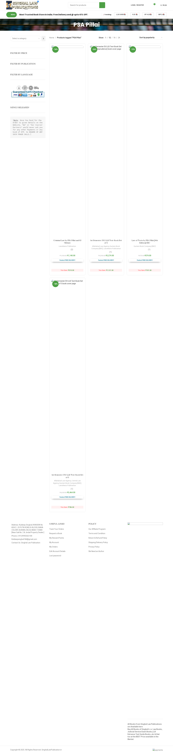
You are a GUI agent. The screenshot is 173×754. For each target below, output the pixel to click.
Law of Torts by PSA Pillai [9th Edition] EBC (145, 241)
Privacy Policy (93, 547)
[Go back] (70, 24)
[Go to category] (43, 38)
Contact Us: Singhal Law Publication (26, 543)
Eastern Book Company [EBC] (145, 246)
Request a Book (55, 533)
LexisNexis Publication (67, 246)
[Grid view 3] (130, 37)
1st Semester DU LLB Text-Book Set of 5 (106, 241)
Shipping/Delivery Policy (98, 542)
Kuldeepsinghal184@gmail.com (24, 539)
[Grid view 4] (134, 37)
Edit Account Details (57, 551)
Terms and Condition (96, 533)
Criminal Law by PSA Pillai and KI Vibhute (67, 241)
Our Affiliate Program (97, 529)
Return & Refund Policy (97, 538)
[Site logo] (22, 5)
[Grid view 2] (126, 37)
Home (51, 38)
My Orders (53, 547)
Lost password (55, 556)
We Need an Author (96, 551)
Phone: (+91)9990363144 (22, 536)
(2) (72, 249)
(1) (110, 252)
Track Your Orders (56, 529)
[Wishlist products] (148, 5)
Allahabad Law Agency (100, 246)
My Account (54, 542)
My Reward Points (56, 538)
